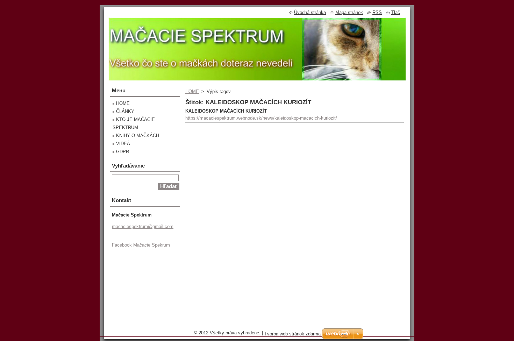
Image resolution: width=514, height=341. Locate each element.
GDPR (122, 151)
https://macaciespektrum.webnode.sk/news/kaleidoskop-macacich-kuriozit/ (261, 118)
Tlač (395, 12)
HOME (192, 91)
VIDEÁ (123, 143)
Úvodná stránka (310, 12)
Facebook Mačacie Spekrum (141, 245)
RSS (377, 12)
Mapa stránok (349, 12)
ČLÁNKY (125, 111)
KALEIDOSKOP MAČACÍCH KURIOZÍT (226, 111)
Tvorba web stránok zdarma (292, 333)
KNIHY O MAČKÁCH (137, 135)
